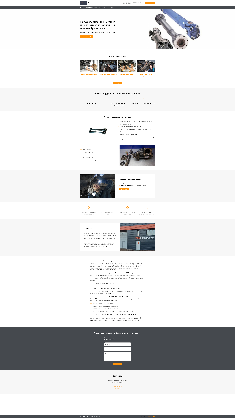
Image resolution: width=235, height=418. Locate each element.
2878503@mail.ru (117, 388)
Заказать (112, 7)
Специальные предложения (91, 7)
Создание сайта (151, 416)
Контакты (106, 7)
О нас (100, 7)
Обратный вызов (150, 2)
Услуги (81, 7)
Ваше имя (107, 344)
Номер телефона (109, 349)
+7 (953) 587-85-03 (137, 3)
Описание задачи (109, 353)
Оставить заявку (86, 36)
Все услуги (117, 83)
